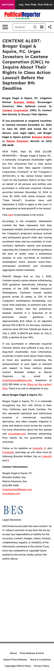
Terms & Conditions (40, 659)
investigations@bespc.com (17, 380)
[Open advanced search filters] (41, 27)
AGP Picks (7, 4)
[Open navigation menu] (5, 27)
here (10, 214)
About (13, 653)
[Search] (34, 27)
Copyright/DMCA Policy (18, 665)
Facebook (8, 452)
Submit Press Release (15, 659)
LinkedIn (37, 448)
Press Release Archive (32, 653)
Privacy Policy (41, 665)
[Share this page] (50, 27)
